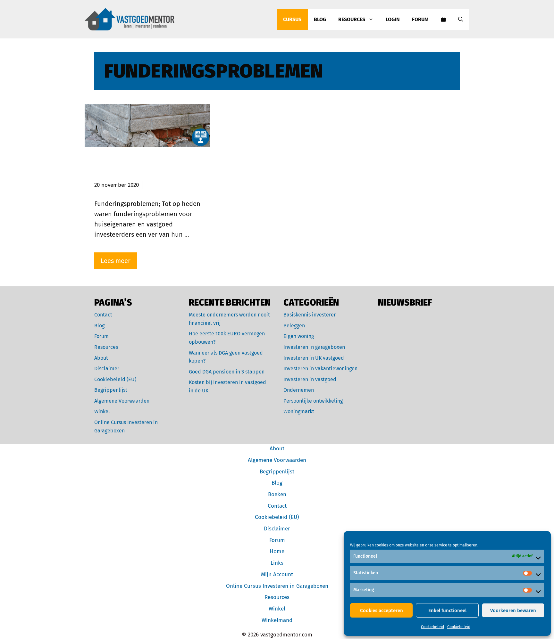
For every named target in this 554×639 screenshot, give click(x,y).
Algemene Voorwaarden (121, 401)
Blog (320, 19)
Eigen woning (298, 336)
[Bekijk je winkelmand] (443, 19)
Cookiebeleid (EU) (115, 379)
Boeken (277, 494)
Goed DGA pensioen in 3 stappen (226, 372)
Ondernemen (298, 390)
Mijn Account (277, 574)
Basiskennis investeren (310, 315)
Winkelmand (277, 620)
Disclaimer (106, 368)
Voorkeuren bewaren (513, 610)
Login (393, 19)
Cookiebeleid (432, 627)
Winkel (102, 411)
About (101, 358)
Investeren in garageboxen (314, 347)
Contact (103, 315)
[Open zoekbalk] (460, 19)
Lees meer (115, 261)
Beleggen (294, 326)
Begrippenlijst (110, 390)
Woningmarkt (298, 411)
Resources (351, 19)
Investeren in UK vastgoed (313, 358)
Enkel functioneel (447, 610)
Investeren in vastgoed (309, 379)
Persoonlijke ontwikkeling (313, 401)
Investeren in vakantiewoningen (320, 368)
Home (277, 551)
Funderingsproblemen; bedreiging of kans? (133, 169)
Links (277, 563)
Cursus (292, 19)
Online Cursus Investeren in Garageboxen (277, 586)
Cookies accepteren (381, 610)
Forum (420, 19)
